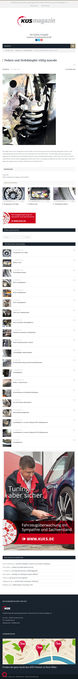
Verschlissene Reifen (61, 204)
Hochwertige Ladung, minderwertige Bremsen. (27, 362)
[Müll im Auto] (39, 194)
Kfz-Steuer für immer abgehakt (18, 578)
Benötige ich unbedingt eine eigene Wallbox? (25, 574)
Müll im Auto (33, 204)
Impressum (34, 6)
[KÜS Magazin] (39, 21)
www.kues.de (7, 623)
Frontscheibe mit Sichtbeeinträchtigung (25, 392)
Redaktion (6, 69)
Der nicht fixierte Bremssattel (22, 402)
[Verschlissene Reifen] (64, 194)
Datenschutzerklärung (31, 676)
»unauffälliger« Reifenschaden (22, 352)
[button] (4, 674)
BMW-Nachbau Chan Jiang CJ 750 (22, 585)
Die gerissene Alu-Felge (11, 204)
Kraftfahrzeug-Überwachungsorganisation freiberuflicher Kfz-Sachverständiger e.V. (39, 2)
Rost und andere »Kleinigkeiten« (23, 322)
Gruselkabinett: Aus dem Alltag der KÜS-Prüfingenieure (30, 422)
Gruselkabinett (70, 69)
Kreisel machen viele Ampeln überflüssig (26, 581)
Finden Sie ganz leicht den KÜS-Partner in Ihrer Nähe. (30, 667)
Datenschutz (45, 6)
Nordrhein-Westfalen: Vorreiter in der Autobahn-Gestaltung (33, 564)
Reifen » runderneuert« (20, 382)
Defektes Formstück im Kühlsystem (24, 332)
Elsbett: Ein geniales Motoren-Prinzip (22, 567)
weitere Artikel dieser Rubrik (15, 244)
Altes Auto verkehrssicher (21, 312)
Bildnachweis (20, 676)
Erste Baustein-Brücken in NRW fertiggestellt (24, 571)
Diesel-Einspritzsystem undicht (23, 342)
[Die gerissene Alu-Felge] (14, 194)
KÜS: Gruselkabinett (19, 282)
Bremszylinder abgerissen (21, 412)
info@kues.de (15, 623)
